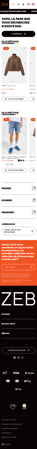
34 (31, 93)
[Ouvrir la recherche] (18, 4)
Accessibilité (6, 433)
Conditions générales (10, 428)
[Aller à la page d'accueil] (4, 4)
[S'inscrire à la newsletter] (31, 267)
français (7, 444)
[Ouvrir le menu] (13, 4)
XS (3, 93)
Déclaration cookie (9, 419)
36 (35, 93)
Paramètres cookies (9, 437)
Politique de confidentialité (12, 424)
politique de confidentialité (10, 278)
